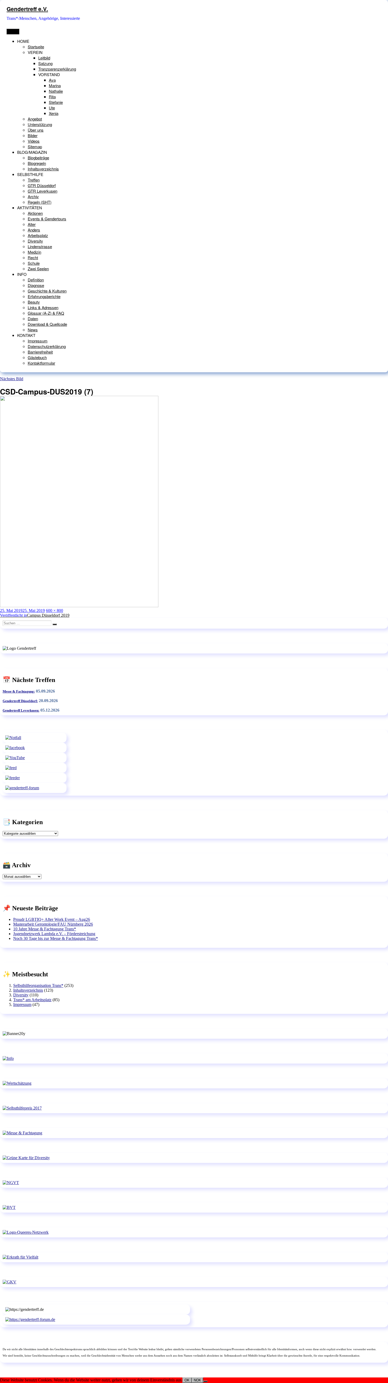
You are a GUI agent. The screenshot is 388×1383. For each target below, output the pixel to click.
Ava (52, 80)
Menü (13, 32)
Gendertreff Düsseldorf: (20, 701)
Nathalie (56, 91)
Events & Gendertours (47, 218)
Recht (33, 257)
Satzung (45, 63)
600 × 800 (54, 610)
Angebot (35, 119)
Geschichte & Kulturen (47, 291)
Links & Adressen (43, 307)
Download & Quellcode (47, 324)
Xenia (53, 113)
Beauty (34, 302)
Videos (34, 141)
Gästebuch (37, 357)
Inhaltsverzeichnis (43, 168)
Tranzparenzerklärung (57, 69)
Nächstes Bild (11, 379)
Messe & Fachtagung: (19, 691)
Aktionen (35, 213)
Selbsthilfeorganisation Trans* (38, 985)
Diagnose (36, 285)
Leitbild (44, 58)
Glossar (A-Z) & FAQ (46, 313)
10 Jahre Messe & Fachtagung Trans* (44, 929)
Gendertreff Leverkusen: (21, 710)
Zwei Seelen (38, 268)
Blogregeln (37, 163)
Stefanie (56, 102)
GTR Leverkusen (42, 191)
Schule (34, 263)
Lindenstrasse (40, 246)
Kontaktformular (41, 363)
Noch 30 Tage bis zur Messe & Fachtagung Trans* (55, 938)
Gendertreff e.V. (27, 9)
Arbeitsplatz (38, 235)
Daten (33, 318)
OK (187, 1380)
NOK (197, 1380)
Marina (55, 85)
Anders (34, 230)
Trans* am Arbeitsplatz (32, 999)
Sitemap (35, 146)
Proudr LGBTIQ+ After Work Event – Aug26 (51, 919)
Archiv (33, 196)
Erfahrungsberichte (44, 296)
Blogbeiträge (38, 157)
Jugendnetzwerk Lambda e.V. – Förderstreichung (54, 933)
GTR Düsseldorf (42, 185)
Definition (36, 279)
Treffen (34, 180)
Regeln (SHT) (39, 202)
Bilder (32, 135)
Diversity (35, 241)
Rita (52, 96)
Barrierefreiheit (40, 352)
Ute (52, 107)
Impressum (38, 341)
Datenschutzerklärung (47, 346)
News (33, 329)
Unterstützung (40, 124)
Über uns (36, 130)
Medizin (34, 252)
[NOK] (205, 1381)
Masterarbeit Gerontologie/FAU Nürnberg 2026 (53, 924)
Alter (32, 224)
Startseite (36, 46)
